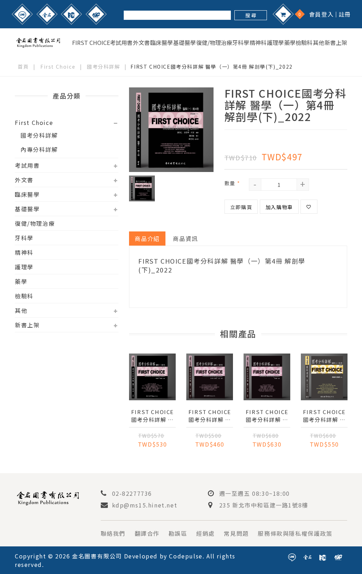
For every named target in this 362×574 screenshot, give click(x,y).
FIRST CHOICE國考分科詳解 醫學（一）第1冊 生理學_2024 (267, 416)
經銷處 (205, 533)
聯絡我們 (113, 533)
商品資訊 (185, 238)
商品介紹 (147, 238)
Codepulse (185, 556)
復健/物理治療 (214, 42)
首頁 (23, 66)
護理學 (275, 42)
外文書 (141, 42)
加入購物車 (279, 207)
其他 (318, 42)
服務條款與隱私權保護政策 (295, 533)
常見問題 (236, 533)
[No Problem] (96, 14)
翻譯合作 (147, 533)
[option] (171, 129)
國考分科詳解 (103, 66)
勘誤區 (178, 533)
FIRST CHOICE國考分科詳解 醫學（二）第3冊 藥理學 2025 (324, 416)
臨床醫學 (161, 42)
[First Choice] (71, 14)
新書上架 (336, 42)
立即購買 (241, 207)
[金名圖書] (47, 14)
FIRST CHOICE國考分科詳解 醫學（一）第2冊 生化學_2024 (152, 416)
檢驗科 (304, 42)
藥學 (290, 42)
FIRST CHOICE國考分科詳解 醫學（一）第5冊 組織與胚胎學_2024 (210, 416)
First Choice (91, 42)
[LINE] (22, 14)
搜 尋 (250, 15)
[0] (283, 14)
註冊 (345, 14)
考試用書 (121, 42)
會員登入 (321, 14)
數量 (232, 182)
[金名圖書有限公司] (38, 41)
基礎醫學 (184, 42)
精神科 (258, 42)
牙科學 (240, 42)
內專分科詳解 (39, 149)
